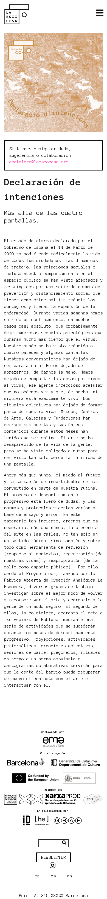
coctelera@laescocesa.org (39, 162)
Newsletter (53, 857)
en (37, 876)
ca (69, 876)
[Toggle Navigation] (99, 13)
